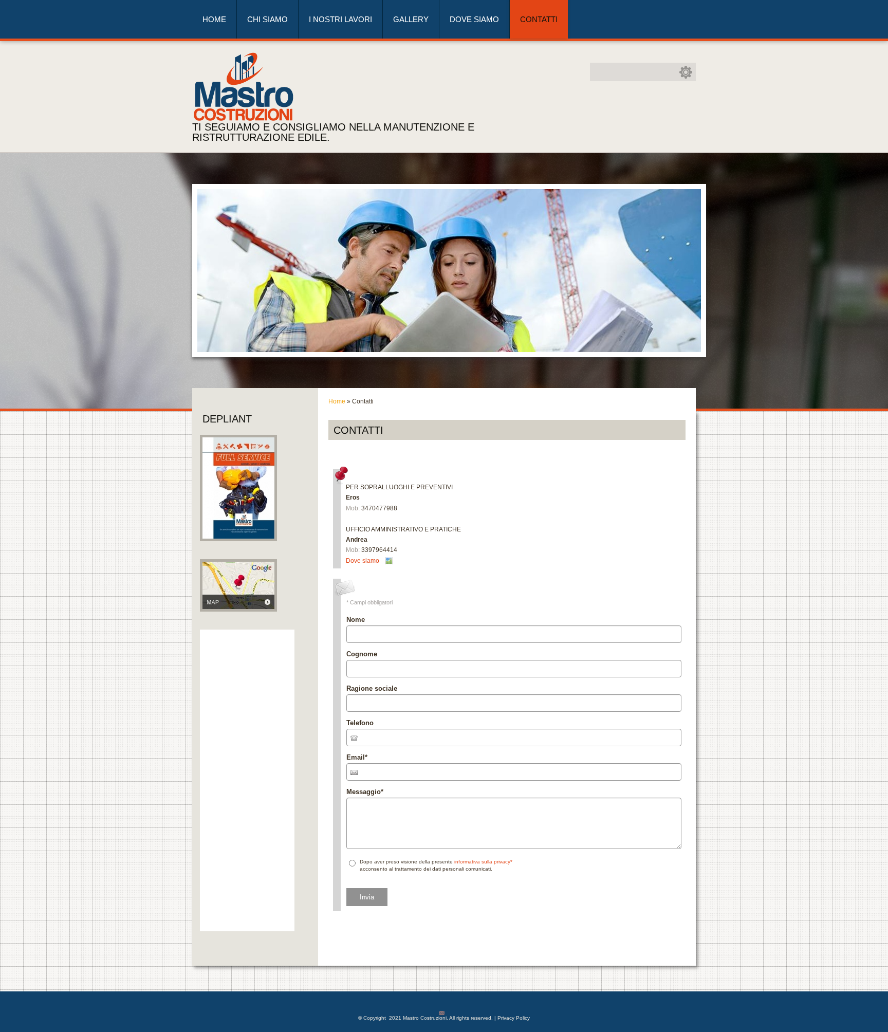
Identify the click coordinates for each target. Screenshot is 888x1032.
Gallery (411, 19)
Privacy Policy (513, 1018)
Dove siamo (474, 19)
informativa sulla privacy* (483, 861)
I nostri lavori (340, 19)
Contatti (539, 19)
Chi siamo (267, 19)
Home (214, 19)
